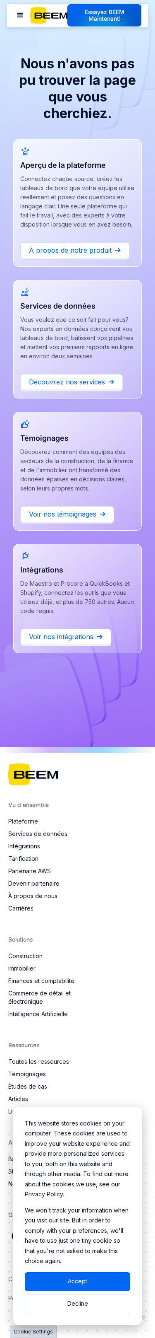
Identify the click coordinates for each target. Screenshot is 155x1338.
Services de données (37, 833)
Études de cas (27, 1086)
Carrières (20, 908)
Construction (25, 955)
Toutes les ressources (38, 1061)
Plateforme (23, 821)
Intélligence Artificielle (38, 1013)
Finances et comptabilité (41, 980)
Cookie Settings (33, 1331)
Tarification (23, 858)
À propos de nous (32, 895)
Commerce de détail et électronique (39, 997)
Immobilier (22, 968)
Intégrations (24, 846)
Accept (77, 1281)
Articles (18, 1098)
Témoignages (27, 1073)
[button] (20, 15)
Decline (77, 1303)
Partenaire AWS (29, 870)
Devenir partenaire (34, 883)
